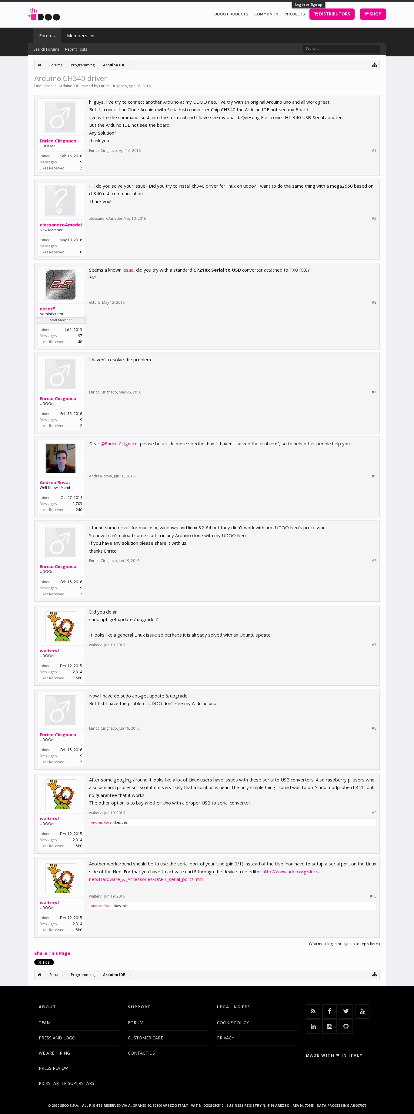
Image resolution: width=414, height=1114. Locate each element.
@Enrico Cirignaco (119, 443)
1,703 (77, 503)
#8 (374, 728)
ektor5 (47, 309)
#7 (374, 645)
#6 (374, 560)
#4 (374, 392)
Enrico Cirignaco (113, 86)
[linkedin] (313, 1026)
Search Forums (46, 49)
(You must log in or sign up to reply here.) (344, 943)
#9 (374, 813)
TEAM (45, 1022)
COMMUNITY (266, 14)
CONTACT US (141, 1053)
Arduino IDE (68, 86)
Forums (47, 35)
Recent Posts (76, 49)
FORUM (135, 1022)
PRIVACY (225, 1038)
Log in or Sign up (308, 4)
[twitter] (346, 1011)
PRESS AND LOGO (57, 1038)
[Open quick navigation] (374, 64)
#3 (374, 302)
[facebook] (329, 1011)
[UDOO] (44, 13)
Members (77, 35)
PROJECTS (295, 14)
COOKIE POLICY (233, 1022)
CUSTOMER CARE (145, 1038)
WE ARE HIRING (54, 1053)
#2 (374, 218)
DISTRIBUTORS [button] (334, 14)
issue (128, 270)
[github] (346, 1026)
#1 (374, 150)
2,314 (77, 671)
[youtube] (362, 1011)
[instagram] (329, 1026)
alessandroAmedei (61, 225)
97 (80, 335)
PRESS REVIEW (53, 1068)
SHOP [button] (375, 14)
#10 (373, 896)
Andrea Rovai (55, 482)
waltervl (49, 650)
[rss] (313, 1011)
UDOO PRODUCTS (231, 14)
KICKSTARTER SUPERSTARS (66, 1083)
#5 (374, 476)
